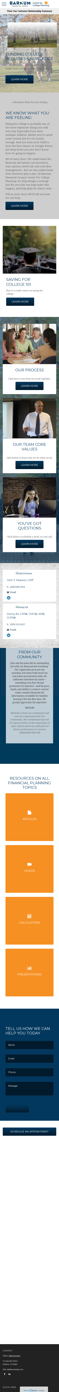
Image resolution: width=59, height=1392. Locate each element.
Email (13, 592)
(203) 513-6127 (17, 624)
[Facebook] (4, 1374)
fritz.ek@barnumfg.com (13, 1369)
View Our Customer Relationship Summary (29, 11)
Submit (17, 1108)
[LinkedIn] (8, 597)
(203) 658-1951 (17, 587)
